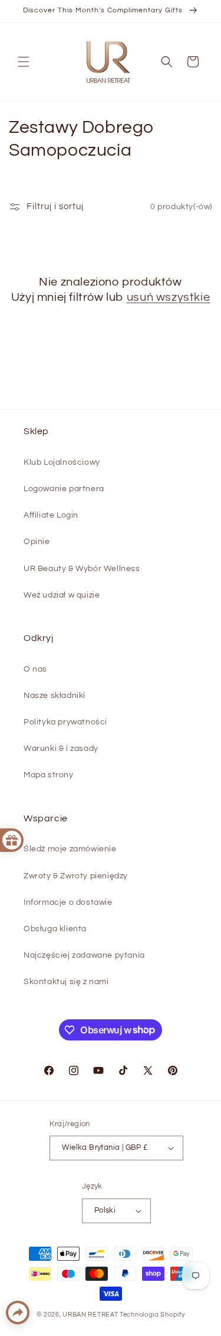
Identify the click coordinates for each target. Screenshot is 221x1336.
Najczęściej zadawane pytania (84, 955)
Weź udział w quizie (62, 595)
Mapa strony (49, 775)
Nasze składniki (54, 696)
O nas (35, 669)
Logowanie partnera (64, 489)
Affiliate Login (51, 515)
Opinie (37, 542)
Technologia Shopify (152, 1314)
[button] (24, 62)
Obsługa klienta (55, 929)
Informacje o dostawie (68, 902)
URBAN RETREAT (91, 1314)
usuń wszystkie (168, 297)
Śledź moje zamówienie (70, 849)
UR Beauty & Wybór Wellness (82, 569)
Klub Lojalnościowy (62, 462)
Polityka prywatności (65, 722)
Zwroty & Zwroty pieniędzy (76, 876)
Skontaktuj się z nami (66, 982)
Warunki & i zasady (61, 748)
